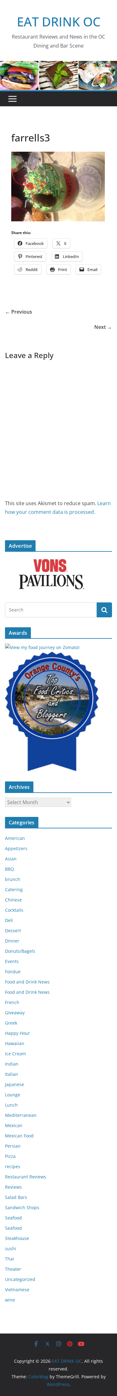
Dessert (13, 930)
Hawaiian (14, 1043)
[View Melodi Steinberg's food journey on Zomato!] (42, 647)
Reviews (13, 1187)
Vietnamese (17, 1289)
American (15, 838)
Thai (9, 1259)
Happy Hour (17, 1033)
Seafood (13, 1218)
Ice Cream (15, 1054)
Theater (13, 1269)
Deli (9, 920)
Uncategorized (20, 1279)
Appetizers (16, 848)
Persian (13, 1146)
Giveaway (15, 1013)
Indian (11, 1064)
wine (10, 1300)
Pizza (10, 1156)
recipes (12, 1166)
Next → (103, 327)
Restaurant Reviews (25, 1177)
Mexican (13, 1125)
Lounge (12, 1095)
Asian (11, 859)
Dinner (12, 941)
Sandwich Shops (22, 1207)
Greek (11, 1023)
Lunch (11, 1105)
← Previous (18, 311)
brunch (12, 879)
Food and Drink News (27, 982)
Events (12, 961)
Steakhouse (17, 1238)
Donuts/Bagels (20, 951)
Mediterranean (21, 1115)
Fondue (13, 971)
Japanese (14, 1084)
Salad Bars (16, 1197)
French (12, 1002)
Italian (11, 1074)
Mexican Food (19, 1136)
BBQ (9, 869)
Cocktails (14, 910)
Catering (14, 889)
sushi (10, 1248)
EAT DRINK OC (58, 21)
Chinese (13, 900)
